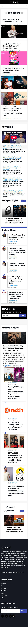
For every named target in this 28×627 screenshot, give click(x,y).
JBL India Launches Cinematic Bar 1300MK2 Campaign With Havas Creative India (16, 491)
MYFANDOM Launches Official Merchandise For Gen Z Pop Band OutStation (15, 457)
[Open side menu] (2, 6)
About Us (3, 583)
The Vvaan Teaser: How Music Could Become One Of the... (16, 237)
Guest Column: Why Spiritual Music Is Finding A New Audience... (13, 71)
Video (2, 598)
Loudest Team (7, 24)
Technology (4, 590)
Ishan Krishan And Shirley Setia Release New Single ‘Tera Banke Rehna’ (13, 348)
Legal (2, 593)
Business (3, 586)
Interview (3, 588)
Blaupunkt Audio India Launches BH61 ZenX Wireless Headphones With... (14, 221)
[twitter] (6, 616)
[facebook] (2, 616)
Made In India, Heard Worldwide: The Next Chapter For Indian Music (14, 529)
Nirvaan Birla (7, 75)
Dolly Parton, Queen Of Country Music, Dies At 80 (16, 265)
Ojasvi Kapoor (7, 118)
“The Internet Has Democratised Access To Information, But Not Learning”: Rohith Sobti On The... (12, 111)
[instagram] (13, 616)
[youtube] (10, 616)
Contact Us (4, 595)
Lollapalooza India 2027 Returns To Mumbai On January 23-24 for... (11, 46)
